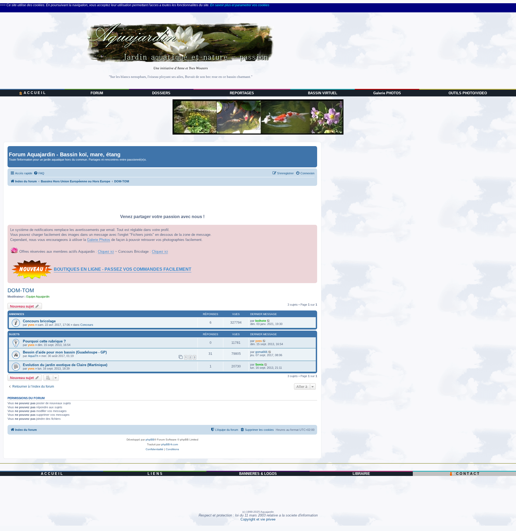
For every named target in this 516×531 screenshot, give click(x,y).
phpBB (150, 439)
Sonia (259, 364)
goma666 (261, 351)
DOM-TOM (21, 290)
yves (31, 324)
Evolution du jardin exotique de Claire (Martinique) (65, 365)
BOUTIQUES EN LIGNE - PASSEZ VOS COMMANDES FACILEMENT (122, 269)
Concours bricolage (39, 321)
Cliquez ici (106, 252)
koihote (260, 320)
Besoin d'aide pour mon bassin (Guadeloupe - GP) (65, 352)
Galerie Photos (98, 240)
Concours (86, 324)
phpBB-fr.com (169, 444)
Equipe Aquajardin (37, 296)
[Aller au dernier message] (268, 320)
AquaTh (33, 355)
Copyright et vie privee (258, 519)
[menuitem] (39, 173)
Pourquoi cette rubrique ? (44, 341)
